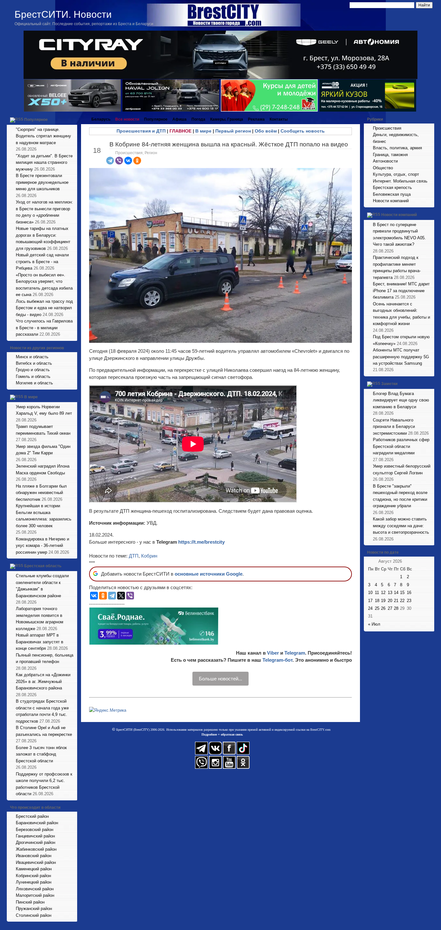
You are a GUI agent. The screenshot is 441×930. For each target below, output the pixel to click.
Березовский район (34, 829)
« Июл (374, 624)
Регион (151, 153)
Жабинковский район (36, 849)
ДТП (133, 556)
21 (396, 600)
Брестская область (42, 566)
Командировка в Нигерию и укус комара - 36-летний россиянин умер (42, 546)
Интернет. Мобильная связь (400, 181)
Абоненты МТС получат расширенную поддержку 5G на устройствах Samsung (401, 357)
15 (402, 592)
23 (409, 600)
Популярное (36, 119)
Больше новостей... (220, 678)
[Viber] (119, 160)
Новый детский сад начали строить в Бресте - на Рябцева (42, 261)
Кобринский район (33, 875)
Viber (273, 653)
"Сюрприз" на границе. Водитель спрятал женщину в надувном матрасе (43, 136)
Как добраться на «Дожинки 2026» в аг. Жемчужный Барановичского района (43, 681)
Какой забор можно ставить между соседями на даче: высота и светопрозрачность (401, 526)
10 (370, 592)
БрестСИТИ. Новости (63, 14)
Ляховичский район (35, 888)
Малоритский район (35, 895)
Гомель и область (33, 376)
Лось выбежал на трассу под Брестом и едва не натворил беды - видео (44, 308)
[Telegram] (110, 160)
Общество (383, 167)
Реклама (256, 119)
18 (377, 600)
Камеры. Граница (226, 119)
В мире (31, 397)
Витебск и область (34, 363)
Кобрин (149, 556)
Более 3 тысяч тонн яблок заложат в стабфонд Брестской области (41, 754)
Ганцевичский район (35, 836)
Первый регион (233, 131)
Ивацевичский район (36, 862)
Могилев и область (34, 383)
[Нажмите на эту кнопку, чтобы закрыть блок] (73, 119)
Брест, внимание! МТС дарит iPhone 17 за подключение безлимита (401, 291)
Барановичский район (37, 822)
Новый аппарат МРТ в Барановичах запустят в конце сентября (39, 642)
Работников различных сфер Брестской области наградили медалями (401, 446)
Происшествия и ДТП (141, 131)
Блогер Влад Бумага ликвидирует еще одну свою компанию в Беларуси (401, 400)
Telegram (294, 653)
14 (396, 592)
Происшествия (129, 153)
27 (390, 608)
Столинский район (33, 915)
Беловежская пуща (392, 194)
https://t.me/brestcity (201, 542)
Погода (198, 119)
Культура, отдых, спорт (396, 174)
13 (390, 592)
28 (396, 608)
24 (370, 608)
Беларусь (100, 119)
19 (383, 600)
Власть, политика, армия (397, 147)
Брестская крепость (392, 187)
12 (383, 592)
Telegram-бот (277, 660)
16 (409, 592)
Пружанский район (34, 908)
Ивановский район (33, 855)
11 (377, 592)
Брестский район (32, 816)
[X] (121, 595)
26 (383, 608)
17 (370, 600)
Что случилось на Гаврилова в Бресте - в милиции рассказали (44, 328)
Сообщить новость (303, 131)
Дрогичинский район (35, 842)
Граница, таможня (390, 154)
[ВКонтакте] (128, 160)
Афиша (179, 119)
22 (402, 600)
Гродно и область (33, 369)
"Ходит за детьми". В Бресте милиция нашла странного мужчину (44, 162)
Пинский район (30, 902)
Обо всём (266, 131)
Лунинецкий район (33, 882)
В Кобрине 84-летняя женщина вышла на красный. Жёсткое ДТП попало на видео (228, 144)
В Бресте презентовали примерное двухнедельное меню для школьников (42, 182)
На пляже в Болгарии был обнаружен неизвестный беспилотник (41, 493)
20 (390, 600)
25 (377, 608)
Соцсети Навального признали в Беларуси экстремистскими (394, 427)
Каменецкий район (34, 868)
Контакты (279, 119)
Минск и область (32, 356)
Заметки (389, 383)
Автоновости (385, 161)
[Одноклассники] (137, 160)
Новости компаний (391, 200)
